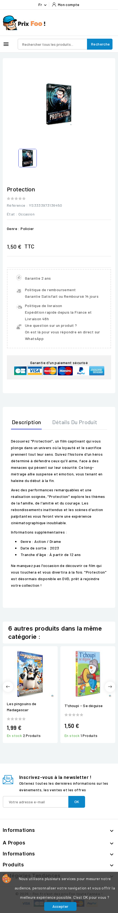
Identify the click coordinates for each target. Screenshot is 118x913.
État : (12, 214)
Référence (16, 205)
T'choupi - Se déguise (83, 705)
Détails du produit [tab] (74, 422)
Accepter (60, 906)
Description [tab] (26, 422)
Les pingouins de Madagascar (21, 706)
